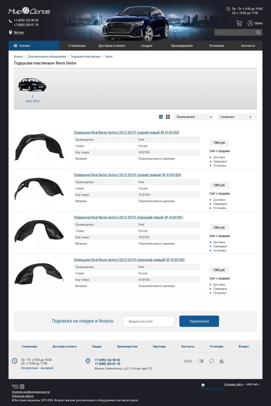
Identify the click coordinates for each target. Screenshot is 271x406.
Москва (19, 32)
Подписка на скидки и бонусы (83, 321)
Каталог (25, 46)
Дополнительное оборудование (47, 56)
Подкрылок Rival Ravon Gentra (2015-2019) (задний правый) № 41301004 (127, 175)
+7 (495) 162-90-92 (26, 20)
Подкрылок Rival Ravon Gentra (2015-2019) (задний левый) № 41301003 (126, 132)
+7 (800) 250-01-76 (26, 25)
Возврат (244, 346)
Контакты (248, 46)
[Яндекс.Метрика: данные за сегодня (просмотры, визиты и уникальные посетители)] (212, 387)
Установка (216, 46)
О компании (77, 46)
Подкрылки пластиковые (86, 56)
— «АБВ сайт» (241, 384)
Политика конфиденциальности (31, 392)
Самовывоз (220, 161)
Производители (182, 46)
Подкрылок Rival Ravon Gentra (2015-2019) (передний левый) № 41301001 (128, 217)
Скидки (146, 46)
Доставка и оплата (112, 46)
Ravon (108, 56)
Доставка (219, 157)
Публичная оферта (23, 396)
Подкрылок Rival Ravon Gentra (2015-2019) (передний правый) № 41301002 (129, 260)
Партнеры (159, 346)
